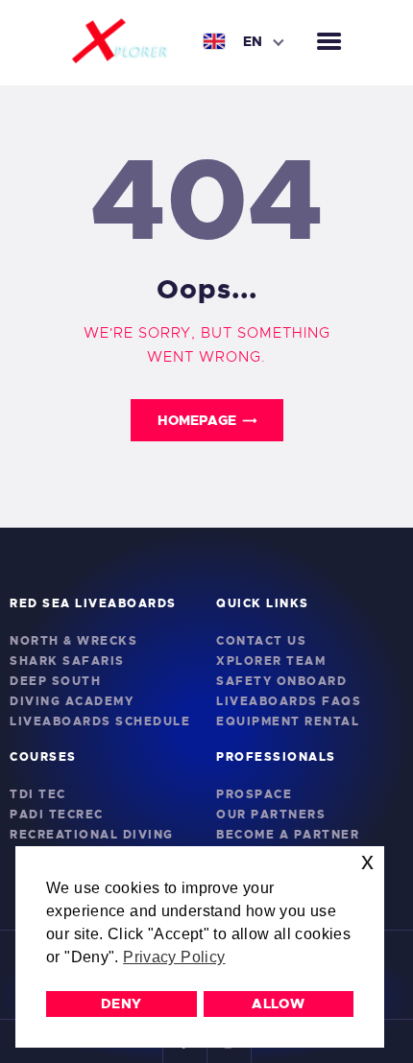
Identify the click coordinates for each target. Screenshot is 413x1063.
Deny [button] (121, 1003)
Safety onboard (281, 681)
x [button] (367, 861)
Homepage (197, 420)
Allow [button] (278, 1003)
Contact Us (261, 641)
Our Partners (271, 814)
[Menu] (329, 42)
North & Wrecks (73, 641)
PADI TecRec (57, 814)
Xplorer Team (271, 661)
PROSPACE (254, 794)
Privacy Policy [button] (174, 957)
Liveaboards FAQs (288, 701)
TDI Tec (38, 794)
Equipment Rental (287, 721)
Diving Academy (72, 701)
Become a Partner (287, 834)
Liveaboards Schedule (100, 721)
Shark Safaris (67, 661)
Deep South (55, 681)
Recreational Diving (92, 834)
